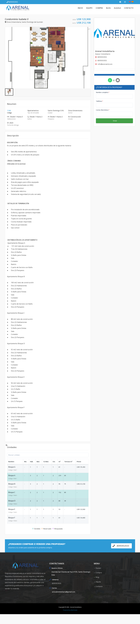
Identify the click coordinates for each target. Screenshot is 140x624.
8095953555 (13, 2)
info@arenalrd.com (105, 64)
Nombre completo (102, 92)
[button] (9, 92)
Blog (108, 8)
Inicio (80, 8)
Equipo (89, 8)
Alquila (117, 8)
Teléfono (99, 101)
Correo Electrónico (102, 110)
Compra (99, 8)
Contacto (128, 8)
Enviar (115, 121)
